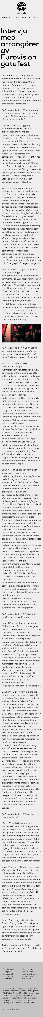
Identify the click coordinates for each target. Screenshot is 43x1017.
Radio (17, 18)
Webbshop (26, 979)
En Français (8, 976)
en (38, 18)
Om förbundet (9, 969)
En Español (8, 974)
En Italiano (7, 979)
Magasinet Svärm (29, 974)
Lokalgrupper (27, 971)
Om (33, 18)
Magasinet (7, 18)
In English (7, 971)
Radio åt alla (27, 976)
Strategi (26, 18)
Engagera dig (27, 969)
